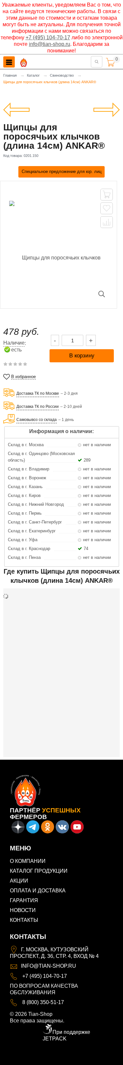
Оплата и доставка (38, 890)
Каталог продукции (39, 871)
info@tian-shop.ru (49, 44)
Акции (19, 881)
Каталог (33, 75)
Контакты (24, 920)
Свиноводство (62, 75)
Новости (23, 910)
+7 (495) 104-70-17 (48, 37)
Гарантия (24, 900)
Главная (10, 75)
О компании (28, 861)
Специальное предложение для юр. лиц (61, 171)
